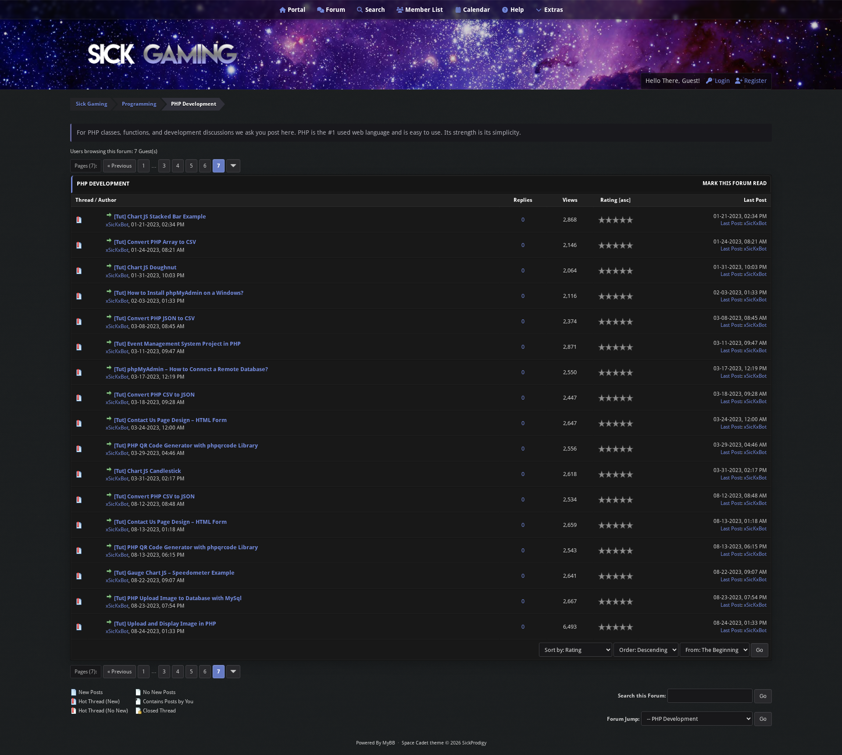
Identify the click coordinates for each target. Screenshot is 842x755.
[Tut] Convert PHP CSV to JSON (154, 394)
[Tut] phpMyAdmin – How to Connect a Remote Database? (191, 369)
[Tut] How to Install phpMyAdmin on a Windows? (178, 293)
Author (107, 200)
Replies (523, 200)
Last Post (755, 200)
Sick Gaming (91, 104)
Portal (295, 9)
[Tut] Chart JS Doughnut (145, 267)
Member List (423, 9)
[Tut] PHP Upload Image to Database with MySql (178, 598)
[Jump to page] (233, 165)
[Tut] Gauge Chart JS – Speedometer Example (174, 572)
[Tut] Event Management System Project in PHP (177, 343)
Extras (552, 9)
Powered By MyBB (375, 743)
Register (754, 80)
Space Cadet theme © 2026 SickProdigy (444, 743)
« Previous (119, 166)
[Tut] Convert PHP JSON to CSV (154, 318)
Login (721, 80)
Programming (139, 104)
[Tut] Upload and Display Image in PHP (165, 623)
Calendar (475, 9)
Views (570, 200)
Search (374, 9)
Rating (608, 200)
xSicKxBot (117, 225)
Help (516, 9)
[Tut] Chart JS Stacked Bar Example (160, 216)
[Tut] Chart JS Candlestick (147, 471)
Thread (84, 200)
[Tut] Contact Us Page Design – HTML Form (170, 420)
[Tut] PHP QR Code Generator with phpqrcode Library (186, 445)
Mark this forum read (735, 183)
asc (625, 200)
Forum (334, 9)
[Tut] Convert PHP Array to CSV (155, 242)
